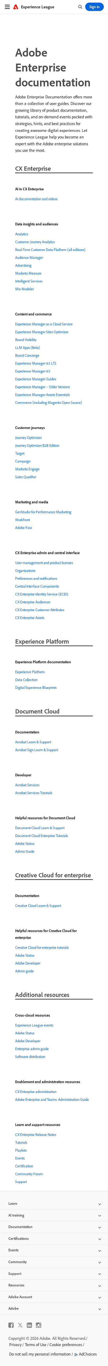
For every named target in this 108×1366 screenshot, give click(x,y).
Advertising (23, 265)
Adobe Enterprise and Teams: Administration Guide (52, 1099)
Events (20, 1158)
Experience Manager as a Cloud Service (44, 324)
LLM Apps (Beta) (27, 347)
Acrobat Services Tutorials (33, 792)
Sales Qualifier (25, 477)
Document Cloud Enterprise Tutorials (41, 835)
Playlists (21, 1150)
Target (19, 453)
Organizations (25, 570)
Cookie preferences (66, 1344)
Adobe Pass (23, 527)
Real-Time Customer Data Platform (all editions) (50, 249)
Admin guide (24, 971)
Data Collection (26, 679)
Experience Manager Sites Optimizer (41, 332)
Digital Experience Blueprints (36, 687)
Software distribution (30, 1056)
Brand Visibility (25, 339)
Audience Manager (29, 257)
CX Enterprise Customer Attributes (39, 609)
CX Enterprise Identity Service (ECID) (41, 594)
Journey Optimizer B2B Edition (37, 445)
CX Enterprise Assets (29, 617)
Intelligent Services (28, 281)
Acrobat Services (27, 785)
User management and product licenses (44, 562)
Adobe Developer (27, 963)
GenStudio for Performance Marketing (43, 512)
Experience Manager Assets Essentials (42, 394)
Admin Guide (24, 851)
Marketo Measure (28, 273)
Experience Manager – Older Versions (42, 386)
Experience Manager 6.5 (32, 371)
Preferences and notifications (36, 578)
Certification (24, 1166)
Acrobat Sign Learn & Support (36, 750)
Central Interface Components (37, 586)
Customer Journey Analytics (35, 241)
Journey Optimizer (28, 437)
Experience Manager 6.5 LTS (35, 363)
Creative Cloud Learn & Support (38, 905)
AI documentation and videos (36, 199)
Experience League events (34, 1025)
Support (21, 1181)
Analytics (21, 234)
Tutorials (21, 1142)
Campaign (22, 461)
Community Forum (29, 1174)
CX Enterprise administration (35, 1091)
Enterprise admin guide (32, 1048)
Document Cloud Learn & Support (39, 828)
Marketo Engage (27, 469)
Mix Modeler (24, 289)
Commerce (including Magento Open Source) (48, 402)
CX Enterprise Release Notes (35, 1134)
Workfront (22, 519)
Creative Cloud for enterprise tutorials (42, 947)
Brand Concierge (27, 355)
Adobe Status (24, 843)
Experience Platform (30, 672)
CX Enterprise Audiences (32, 602)
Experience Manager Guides (35, 379)
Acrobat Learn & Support (33, 742)
